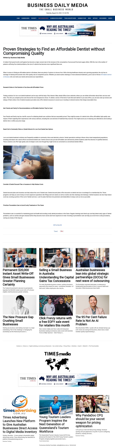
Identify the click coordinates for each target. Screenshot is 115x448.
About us (25, 346)
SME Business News (43, 18)
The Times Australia (94, 346)
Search (110, 18)
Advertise (74, 346)
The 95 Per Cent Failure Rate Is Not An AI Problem (91, 320)
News (89, 18)
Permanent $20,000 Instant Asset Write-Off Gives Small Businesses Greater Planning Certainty (19, 277)
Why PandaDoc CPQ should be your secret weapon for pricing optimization (90, 421)
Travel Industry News (70, 18)
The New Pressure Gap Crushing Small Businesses (18, 320)
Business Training (7, 441)
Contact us (19, 346)
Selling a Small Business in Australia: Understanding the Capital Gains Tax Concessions (56, 275)
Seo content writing (57, 346)
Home (18, 18)
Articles (95, 18)
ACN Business (102, 18)
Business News (25, 18)
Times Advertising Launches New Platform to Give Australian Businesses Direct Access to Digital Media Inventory (20, 425)
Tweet (56, 231)
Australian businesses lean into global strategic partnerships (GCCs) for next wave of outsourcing (92, 275)
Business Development (56, 18)
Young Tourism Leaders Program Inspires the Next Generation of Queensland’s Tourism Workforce (55, 424)
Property (33, 18)
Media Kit (85, 346)
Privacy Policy (67, 346)
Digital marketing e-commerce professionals (40, 346)
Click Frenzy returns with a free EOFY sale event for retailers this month (55, 321)
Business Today (82, 18)
